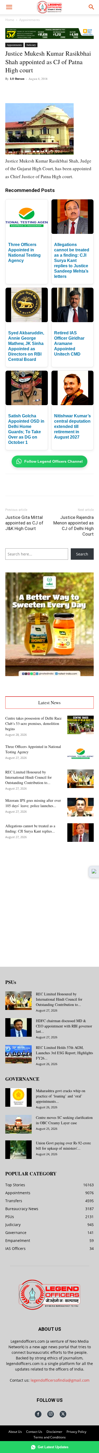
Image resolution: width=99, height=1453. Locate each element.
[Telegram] (88, 90)
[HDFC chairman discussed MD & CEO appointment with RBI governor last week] (18, 1027)
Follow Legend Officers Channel (53, 461)
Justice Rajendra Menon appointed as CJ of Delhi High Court (73, 526)
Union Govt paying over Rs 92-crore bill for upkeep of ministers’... (63, 1145)
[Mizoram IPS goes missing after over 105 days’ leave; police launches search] (80, 807)
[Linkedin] (63, 90)
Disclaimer (54, 1431)
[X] (39, 90)
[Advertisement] (49, 900)
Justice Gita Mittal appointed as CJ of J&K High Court (24, 523)
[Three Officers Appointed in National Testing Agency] (80, 753)
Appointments (29, 19)
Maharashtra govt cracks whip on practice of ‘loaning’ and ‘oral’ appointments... (60, 1096)
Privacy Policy (76, 1431)
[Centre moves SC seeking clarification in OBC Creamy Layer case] (18, 1124)
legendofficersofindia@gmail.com (60, 1380)
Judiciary (31, 45)
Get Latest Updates (53, 1447)
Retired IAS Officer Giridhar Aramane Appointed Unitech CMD (69, 343)
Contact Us (34, 1431)
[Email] (75, 90)
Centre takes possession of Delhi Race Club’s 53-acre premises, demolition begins (33, 723)
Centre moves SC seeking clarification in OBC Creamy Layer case (64, 1120)
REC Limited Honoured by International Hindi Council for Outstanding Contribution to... (28, 777)
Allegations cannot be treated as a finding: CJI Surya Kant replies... (30, 828)
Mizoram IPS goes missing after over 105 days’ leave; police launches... (33, 803)
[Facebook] (27, 90)
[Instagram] (50, 1414)
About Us (15, 1431)
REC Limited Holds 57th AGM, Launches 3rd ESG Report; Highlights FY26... (64, 1053)
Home (9, 19)
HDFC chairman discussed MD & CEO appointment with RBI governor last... (64, 1026)
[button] (9, 7)
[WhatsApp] (51, 90)
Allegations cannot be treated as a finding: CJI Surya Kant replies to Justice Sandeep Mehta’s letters (71, 260)
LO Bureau (17, 79)
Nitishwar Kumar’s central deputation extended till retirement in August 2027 (72, 426)
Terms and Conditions (50, 1437)
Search (82, 554)
